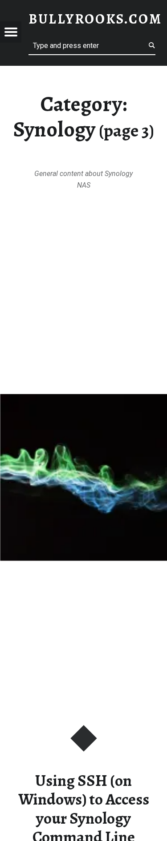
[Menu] (10, 32)
